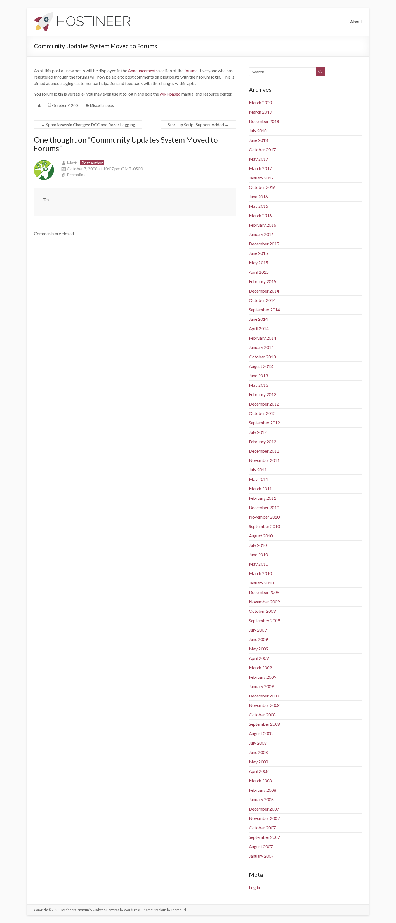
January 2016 (261, 234)
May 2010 (258, 563)
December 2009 (264, 592)
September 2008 (264, 724)
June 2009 (258, 639)
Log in (254, 887)
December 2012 (264, 403)
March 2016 (260, 215)
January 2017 (261, 177)
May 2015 (258, 262)
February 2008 (262, 789)
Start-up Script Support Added (198, 124)
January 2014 (261, 347)
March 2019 (260, 111)
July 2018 (258, 130)
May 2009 (258, 648)
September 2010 (264, 526)
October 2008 (262, 714)
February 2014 (262, 337)
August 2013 (261, 366)
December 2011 (264, 450)
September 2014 (264, 309)
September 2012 (264, 422)
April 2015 (259, 271)
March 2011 (260, 488)
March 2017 (260, 168)
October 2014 (262, 300)
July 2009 (258, 629)
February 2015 (262, 281)
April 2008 (259, 771)
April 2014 (259, 328)
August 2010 (261, 535)
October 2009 (262, 611)
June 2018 (258, 140)
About (356, 21)
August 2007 (261, 846)
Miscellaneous (102, 105)
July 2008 (258, 742)
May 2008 (258, 761)
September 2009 (264, 620)
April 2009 (259, 658)
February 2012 (262, 441)
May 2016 (258, 206)
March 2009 (260, 667)
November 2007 (264, 818)
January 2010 (261, 582)
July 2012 (258, 432)
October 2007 (262, 827)
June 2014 (258, 319)
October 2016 (262, 187)
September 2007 (264, 837)
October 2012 (262, 413)
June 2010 (258, 554)
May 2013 (258, 384)
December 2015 (264, 243)
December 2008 (264, 695)
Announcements (143, 70)
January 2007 (261, 855)
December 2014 (264, 290)
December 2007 (264, 808)
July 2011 (258, 469)
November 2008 (264, 705)
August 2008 (261, 733)
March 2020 (260, 102)
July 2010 (258, 545)
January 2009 (261, 686)
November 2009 (264, 601)
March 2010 (260, 573)
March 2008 (260, 780)
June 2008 (258, 752)
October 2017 (262, 149)
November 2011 (264, 460)
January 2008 (261, 799)
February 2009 (262, 676)
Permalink (76, 174)
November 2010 (264, 516)
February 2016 (262, 224)
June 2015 (258, 253)
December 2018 (264, 121)
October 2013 (262, 356)
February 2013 (262, 394)
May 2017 (258, 158)
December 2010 (264, 507)
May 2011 (258, 479)
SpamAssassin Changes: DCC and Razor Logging (88, 124)
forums (190, 70)
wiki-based (170, 93)
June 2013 (258, 375)
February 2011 (262, 498)
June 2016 (258, 196)
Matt (72, 162)
